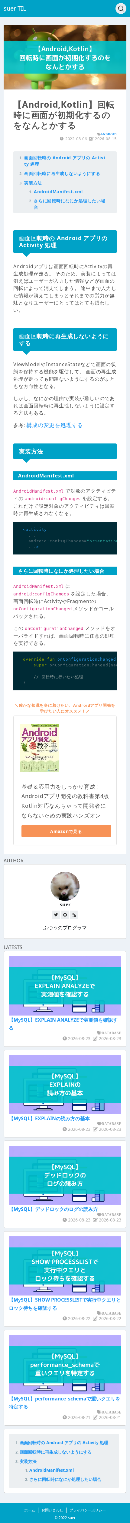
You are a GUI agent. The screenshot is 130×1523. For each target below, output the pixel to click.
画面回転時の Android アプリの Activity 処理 (64, 1442)
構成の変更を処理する (54, 425)
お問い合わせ (52, 1510)
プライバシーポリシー (88, 1510)
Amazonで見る (66, 831)
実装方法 (33, 183)
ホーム (29, 1510)
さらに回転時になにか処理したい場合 (65, 1479)
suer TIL (15, 8)
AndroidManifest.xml (58, 191)
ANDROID (109, 134)
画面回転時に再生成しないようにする (62, 173)
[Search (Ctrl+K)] (120, 8)
